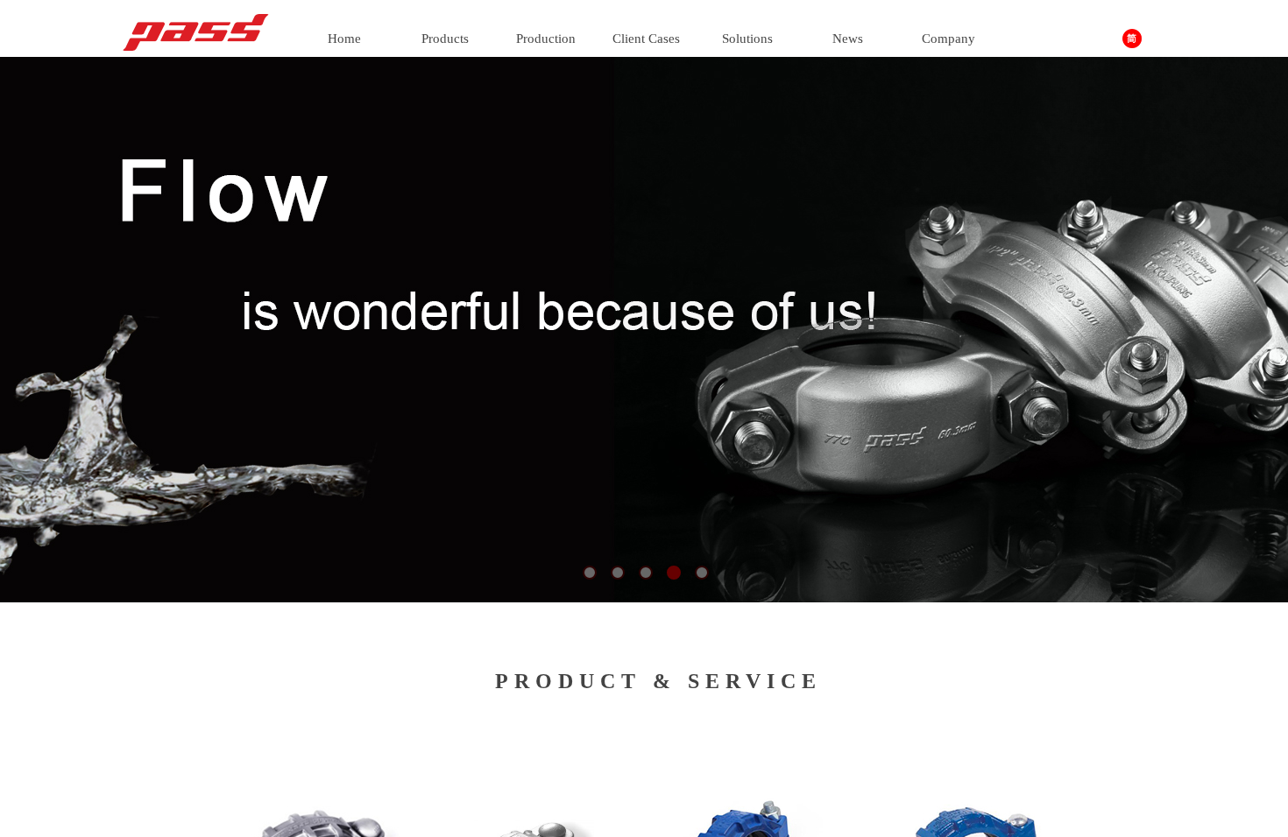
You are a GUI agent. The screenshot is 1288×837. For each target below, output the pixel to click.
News (847, 39)
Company (948, 39)
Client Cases (646, 39)
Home (344, 39)
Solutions (747, 39)
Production (546, 39)
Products (445, 39)
